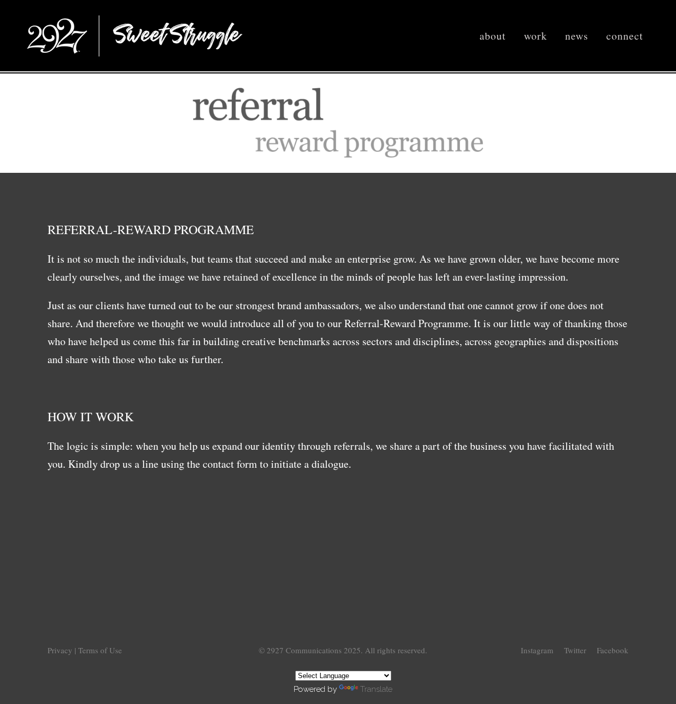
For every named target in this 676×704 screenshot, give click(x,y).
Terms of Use (100, 650)
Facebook (612, 650)
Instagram (537, 650)
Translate (376, 689)
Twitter (575, 650)
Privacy (61, 650)
